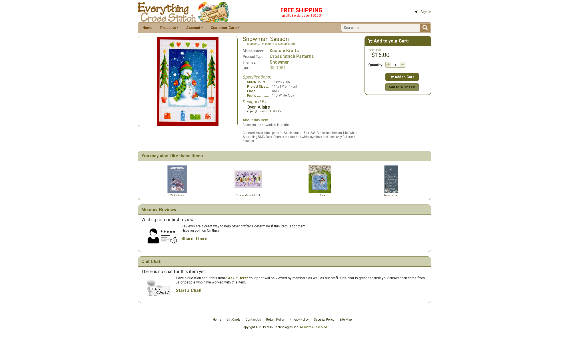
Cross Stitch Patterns (292, 56)
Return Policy (275, 319)
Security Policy (324, 319)
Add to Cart (402, 77)
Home (147, 28)
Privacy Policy (299, 319)
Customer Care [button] (224, 28)
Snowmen (280, 62)
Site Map (345, 319)
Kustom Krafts (284, 50)
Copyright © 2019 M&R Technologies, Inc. (270, 327)
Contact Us (253, 319)
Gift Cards (233, 319)
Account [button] (193, 28)
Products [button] (168, 28)
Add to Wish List (402, 87)
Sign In (426, 12)
